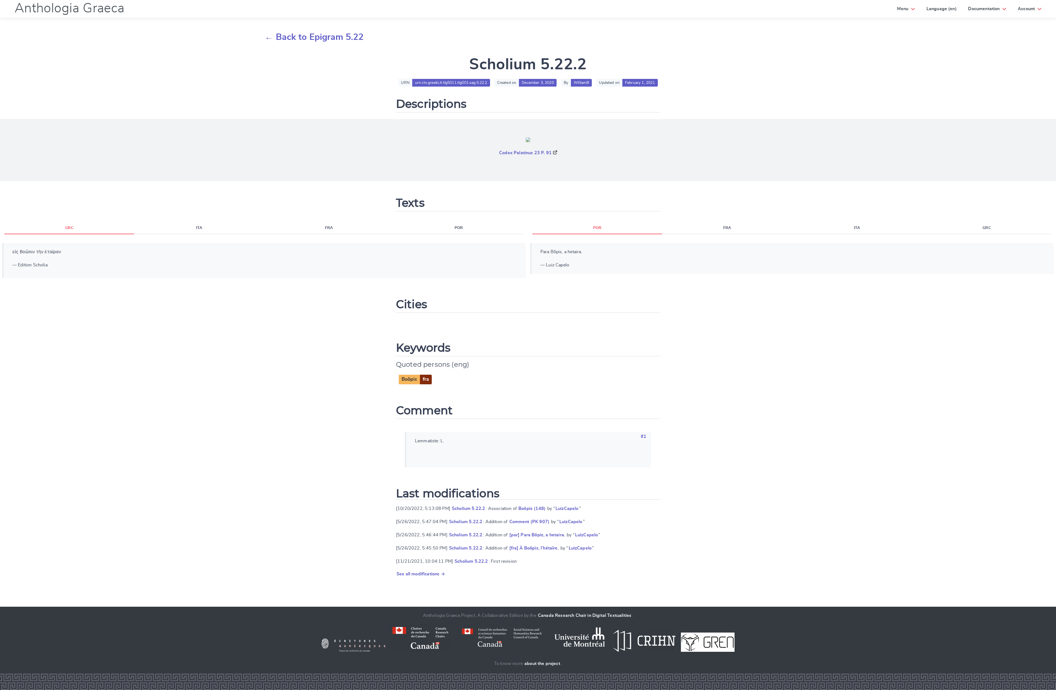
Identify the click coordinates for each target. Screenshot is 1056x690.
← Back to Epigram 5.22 (314, 37)
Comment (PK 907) (529, 522)
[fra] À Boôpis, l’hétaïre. (534, 548)
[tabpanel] (264, 260)
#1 (643, 436)
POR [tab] (459, 228)
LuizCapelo (567, 508)
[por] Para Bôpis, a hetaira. (537, 535)
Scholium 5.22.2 (468, 508)
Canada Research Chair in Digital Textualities (584, 615)
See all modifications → (421, 574)
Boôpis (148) (532, 508)
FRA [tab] (329, 228)
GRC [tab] (69, 228)
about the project (542, 663)
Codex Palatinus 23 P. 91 (525, 153)
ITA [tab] (199, 228)
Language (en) (941, 9)
